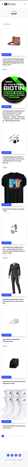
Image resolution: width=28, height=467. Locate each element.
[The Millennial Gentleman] (10, 4)
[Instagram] (16, 455)
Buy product (6, 54)
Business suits (6, 305)
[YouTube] (20, 455)
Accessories (5, 66)
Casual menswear (7, 213)
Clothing (5, 385)
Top (14, 464)
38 (22, 436)
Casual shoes (6, 343)
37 (19, 436)
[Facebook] (8, 455)
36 (16, 436)
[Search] (24, 4)
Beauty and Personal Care (9, 122)
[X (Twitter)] (12, 455)
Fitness (4, 164)
